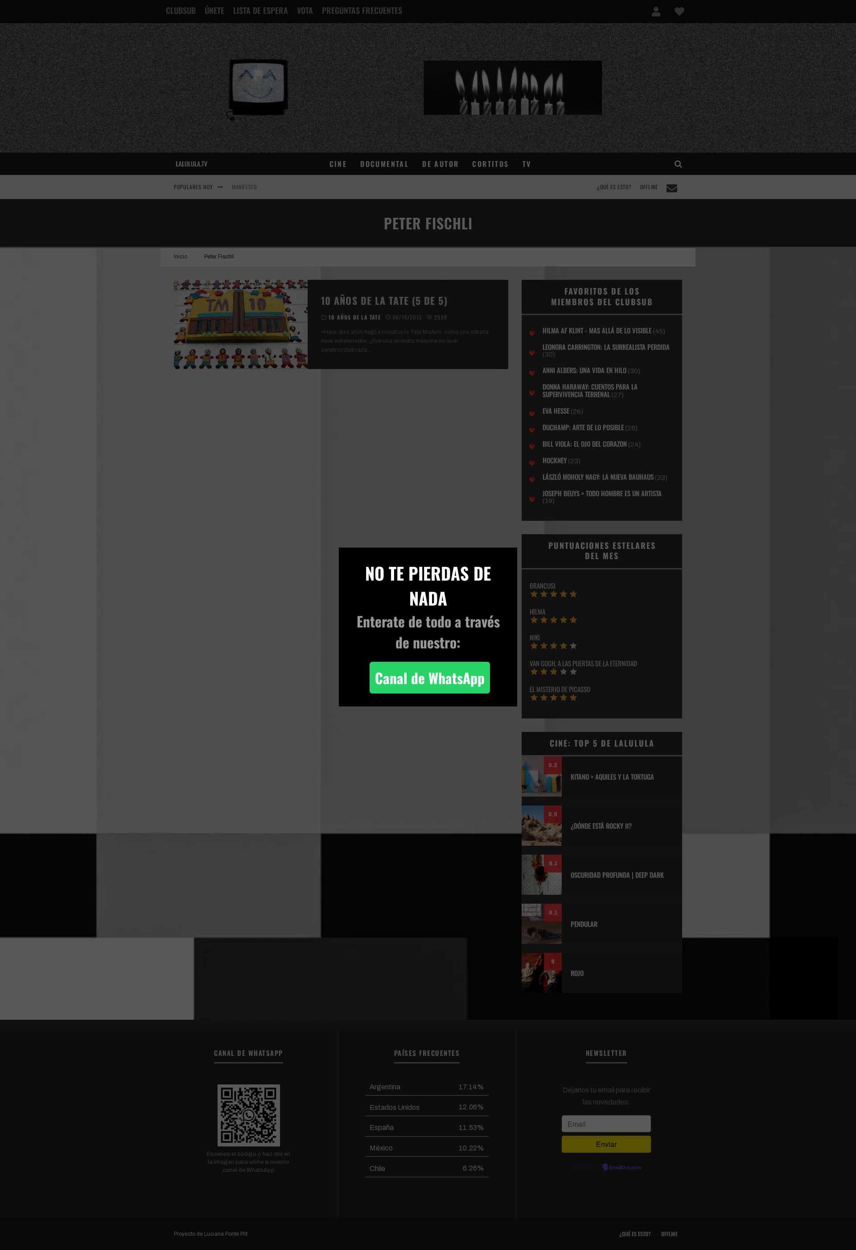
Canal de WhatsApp (430, 677)
